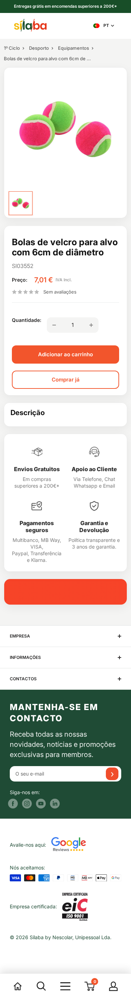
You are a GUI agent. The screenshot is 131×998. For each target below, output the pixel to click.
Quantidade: (26, 320)
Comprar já (66, 379)
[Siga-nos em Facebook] (13, 803)
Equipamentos (73, 48)
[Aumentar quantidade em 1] (91, 325)
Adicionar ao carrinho (65, 354)
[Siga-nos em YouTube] (41, 803)
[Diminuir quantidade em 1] (54, 325)
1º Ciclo (12, 48)
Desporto (39, 48)
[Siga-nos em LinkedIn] (55, 803)
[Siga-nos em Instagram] (27, 803)
